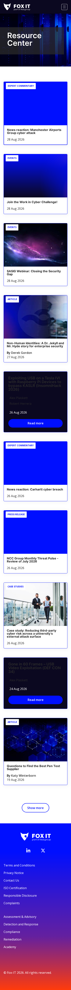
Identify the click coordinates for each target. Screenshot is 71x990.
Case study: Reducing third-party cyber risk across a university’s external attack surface (31, 633)
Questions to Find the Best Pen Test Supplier (33, 767)
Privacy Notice (14, 873)
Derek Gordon (21, 353)
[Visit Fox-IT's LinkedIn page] (28, 850)
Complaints (12, 903)
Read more (36, 423)
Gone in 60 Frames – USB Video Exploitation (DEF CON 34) (34, 668)
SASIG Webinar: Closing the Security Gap (34, 272)
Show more (35, 808)
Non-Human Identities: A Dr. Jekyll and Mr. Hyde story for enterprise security (35, 344)
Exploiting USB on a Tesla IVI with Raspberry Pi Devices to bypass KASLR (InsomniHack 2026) (34, 384)
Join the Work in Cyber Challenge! (32, 202)
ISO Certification (15, 888)
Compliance (12, 932)
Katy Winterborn (23, 775)
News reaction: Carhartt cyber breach (35, 489)
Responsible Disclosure (20, 895)
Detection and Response (21, 924)
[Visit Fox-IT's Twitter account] (43, 850)
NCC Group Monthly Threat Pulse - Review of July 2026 (33, 559)
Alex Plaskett (18, 398)
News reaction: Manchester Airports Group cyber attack (34, 131)
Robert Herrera (20, 403)
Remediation (12, 939)
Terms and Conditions (19, 865)
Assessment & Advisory (20, 917)
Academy (10, 947)
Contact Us (11, 880)
